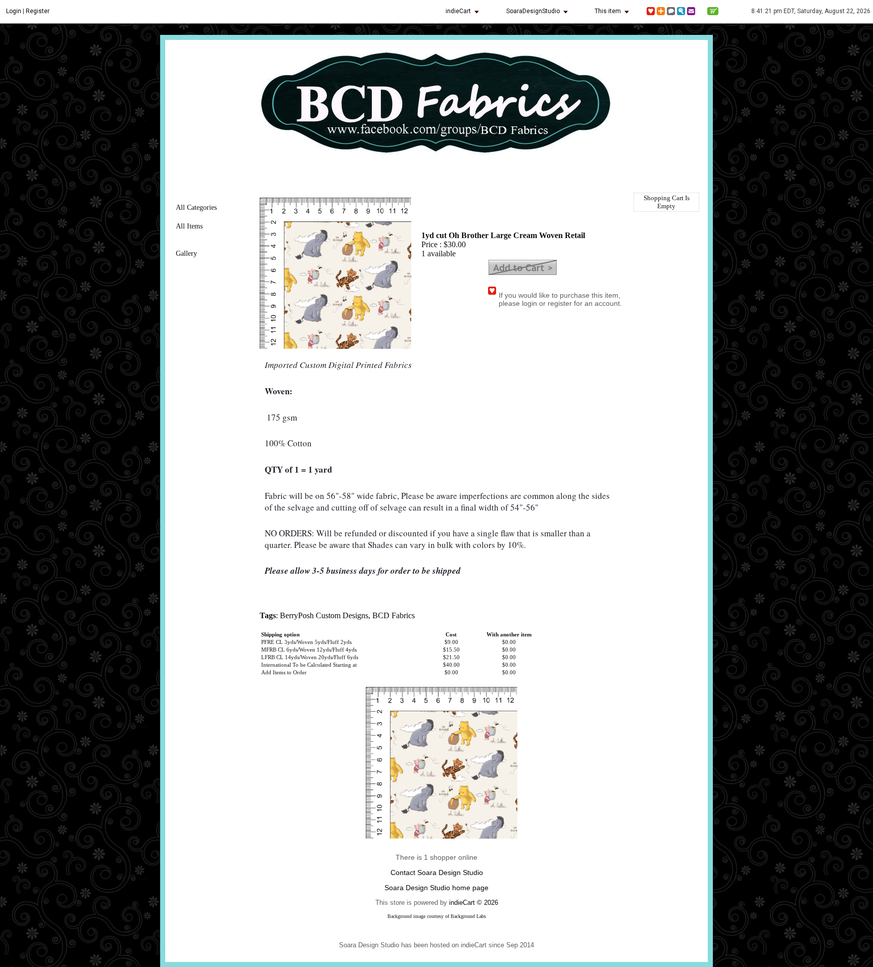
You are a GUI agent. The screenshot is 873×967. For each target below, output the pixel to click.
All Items (189, 226)
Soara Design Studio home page (436, 888)
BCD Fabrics (393, 615)
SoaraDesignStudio (533, 11)
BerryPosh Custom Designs (324, 615)
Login (13, 11)
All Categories (196, 207)
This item (608, 11)
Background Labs (468, 916)
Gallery (186, 253)
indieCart (458, 11)
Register (38, 11)
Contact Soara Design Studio (437, 872)
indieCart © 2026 (473, 902)
